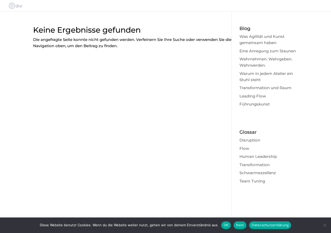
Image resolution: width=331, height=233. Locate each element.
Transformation (254, 164)
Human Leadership (258, 156)
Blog (298, 6)
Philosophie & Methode (194, 6)
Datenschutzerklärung (270, 225)
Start (120, 6)
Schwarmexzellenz (257, 172)
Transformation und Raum (265, 87)
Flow (244, 148)
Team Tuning (252, 181)
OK (226, 225)
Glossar (316, 6)
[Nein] (324, 225)
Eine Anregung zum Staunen (267, 50)
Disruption (249, 140)
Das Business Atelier (267, 6)
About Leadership (148, 6)
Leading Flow (252, 96)
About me (232, 6)
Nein (240, 225)
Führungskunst (254, 104)
